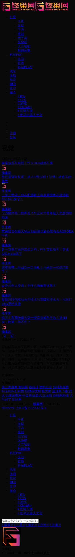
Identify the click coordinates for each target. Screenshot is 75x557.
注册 (13, 133)
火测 (21, 59)
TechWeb (8, 391)
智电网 (23, 387)
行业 (13, 17)
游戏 (13, 75)
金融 (21, 33)
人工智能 (24, 46)
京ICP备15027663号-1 (31, 408)
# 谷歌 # (55, 525)
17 (12, 335)
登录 (13, 137)
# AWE (22, 103)
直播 (21, 63)
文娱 (21, 25)
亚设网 (47, 395)
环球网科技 (61, 395)
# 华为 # (31, 525)
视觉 (13, 79)
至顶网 (57, 391)
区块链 (22, 42)
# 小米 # (43, 525)
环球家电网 (61, 387)
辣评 (13, 88)
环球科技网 (33, 391)
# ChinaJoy (25, 107)
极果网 (46, 391)
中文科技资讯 (32, 395)
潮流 (13, 84)
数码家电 (24, 50)
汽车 (13, 71)
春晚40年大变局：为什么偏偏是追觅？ (29, 285)
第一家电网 (10, 387)
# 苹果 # (7, 525)
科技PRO (16, 54)
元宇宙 (22, 38)
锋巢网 (38, 403)
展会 (13, 92)
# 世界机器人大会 (30, 115)
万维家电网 (14, 395)
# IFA (21, 96)
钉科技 (19, 391)
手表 (21, 29)
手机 (21, 21)
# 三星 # (19, 525)
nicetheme (8, 408)
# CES (22, 100)
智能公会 (45, 387)
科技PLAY (25, 67)
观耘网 (17, 399)
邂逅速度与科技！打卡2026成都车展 (27, 163)
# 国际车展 (25, 111)
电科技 (33, 387)
